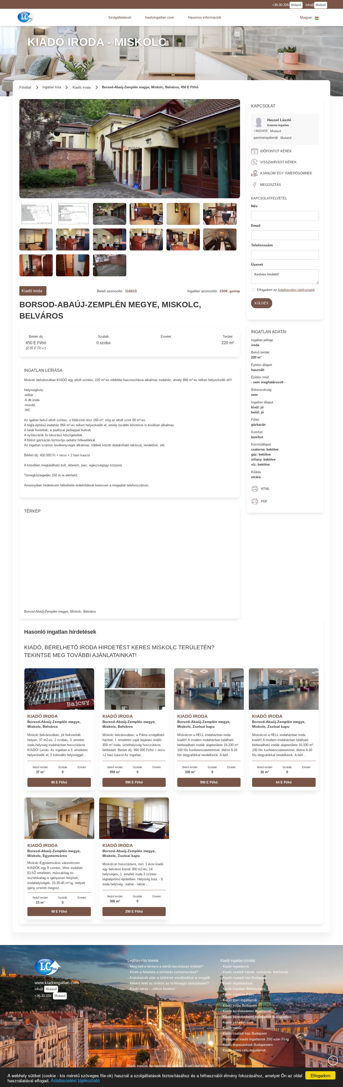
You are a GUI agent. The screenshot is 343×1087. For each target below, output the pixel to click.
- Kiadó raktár (231, 1028)
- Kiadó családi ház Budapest (243, 978)
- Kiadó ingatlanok (234, 966)
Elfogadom (320, 1075)
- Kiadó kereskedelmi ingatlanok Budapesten (255, 1017)
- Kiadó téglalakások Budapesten (246, 1045)
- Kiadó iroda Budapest (238, 1005)
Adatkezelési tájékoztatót (296, 290)
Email (255, 226)
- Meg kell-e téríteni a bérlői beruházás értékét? (165, 966)
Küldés (262, 303)
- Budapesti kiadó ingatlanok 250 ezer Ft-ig (254, 1039)
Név (254, 206)
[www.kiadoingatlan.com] (27, 17)
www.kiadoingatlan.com (57, 982)
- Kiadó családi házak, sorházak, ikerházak (254, 972)
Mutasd (296, 5)
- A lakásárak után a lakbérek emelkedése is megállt (169, 978)
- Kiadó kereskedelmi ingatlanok (245, 1011)
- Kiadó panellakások (237, 1022)
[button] (120, 17)
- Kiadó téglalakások (236, 983)
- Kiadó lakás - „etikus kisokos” (152, 989)
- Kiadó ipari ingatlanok (238, 1000)
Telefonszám (262, 245)
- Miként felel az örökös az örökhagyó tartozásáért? (168, 983)
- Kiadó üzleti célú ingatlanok (243, 1050)
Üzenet (257, 264)
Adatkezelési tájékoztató (75, 1080)
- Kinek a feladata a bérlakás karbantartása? (163, 972)
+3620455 (261, 130)
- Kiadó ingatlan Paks (237, 994)
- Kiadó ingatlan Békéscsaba (243, 989)
